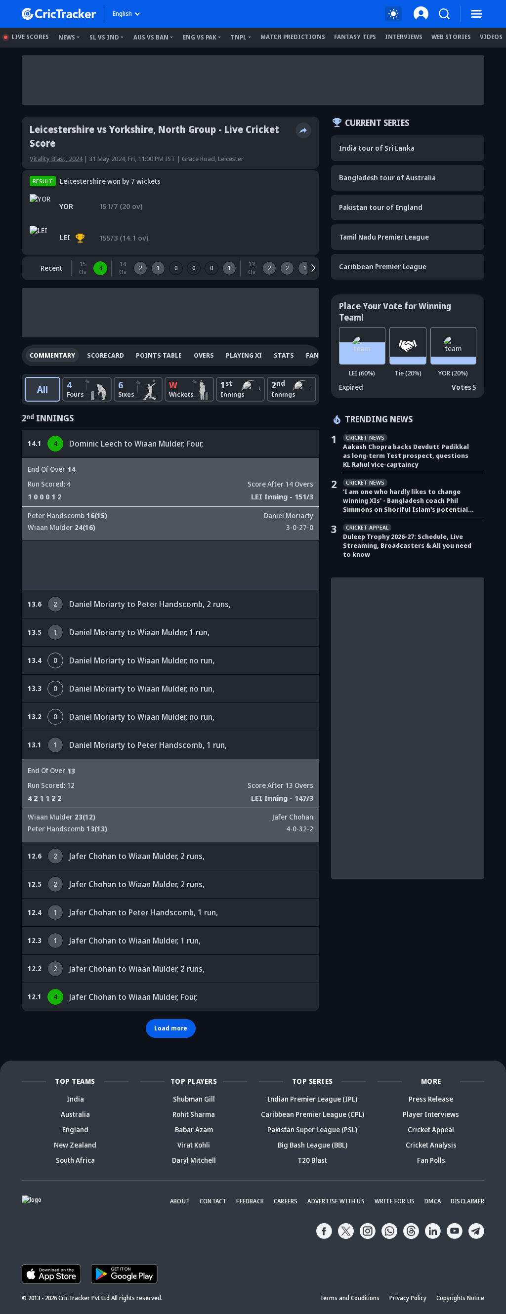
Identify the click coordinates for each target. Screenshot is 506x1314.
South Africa (75, 1160)
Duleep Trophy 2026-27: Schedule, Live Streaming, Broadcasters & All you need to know (407, 545)
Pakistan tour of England (380, 207)
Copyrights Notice (460, 1298)
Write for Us (395, 1201)
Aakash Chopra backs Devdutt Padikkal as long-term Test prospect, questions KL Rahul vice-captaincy (406, 455)
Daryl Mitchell (194, 1160)
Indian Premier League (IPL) (312, 1099)
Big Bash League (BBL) (312, 1145)
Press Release (431, 1099)
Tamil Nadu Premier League (384, 237)
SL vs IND (104, 37)
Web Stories (451, 37)
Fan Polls (431, 1160)
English (122, 13)
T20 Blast (312, 1160)
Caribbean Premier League (382, 266)
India (75, 1099)
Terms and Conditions (350, 1298)
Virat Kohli (193, 1145)
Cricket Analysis (431, 1145)
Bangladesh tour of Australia (387, 177)
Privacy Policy (407, 1298)
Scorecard (105, 355)
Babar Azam (194, 1129)
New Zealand (75, 1145)
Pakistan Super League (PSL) (312, 1129)
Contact (213, 1201)
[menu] (476, 14)
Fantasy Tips (355, 37)
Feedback (250, 1201)
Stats (284, 355)
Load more (170, 1028)
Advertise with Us (335, 1201)
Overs (204, 355)
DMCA (432, 1201)
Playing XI (244, 355)
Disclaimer (467, 1201)
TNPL (239, 37)
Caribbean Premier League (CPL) (312, 1114)
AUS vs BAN (151, 37)
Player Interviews (431, 1114)
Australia (75, 1114)
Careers (285, 1201)
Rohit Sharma (193, 1114)
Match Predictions (292, 37)
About (180, 1201)
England (75, 1129)
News (66, 37)
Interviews (403, 37)
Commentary (52, 355)
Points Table (159, 355)
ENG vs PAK (199, 37)
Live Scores (30, 37)
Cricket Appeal (431, 1129)
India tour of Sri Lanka (377, 148)
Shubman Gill (194, 1099)
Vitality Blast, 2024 (56, 158)
